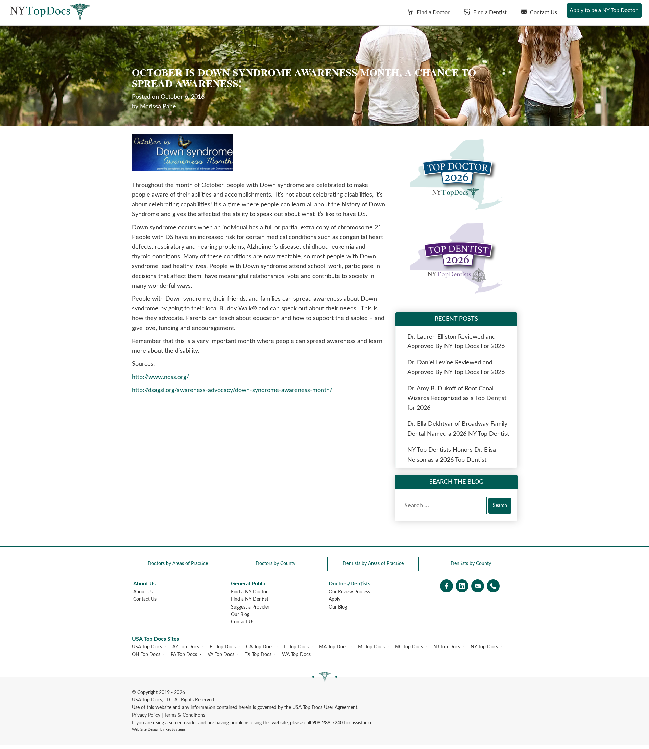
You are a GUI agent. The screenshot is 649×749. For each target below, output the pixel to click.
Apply (334, 599)
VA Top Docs (221, 654)
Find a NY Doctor (249, 592)
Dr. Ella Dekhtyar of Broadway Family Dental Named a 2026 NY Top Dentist (458, 429)
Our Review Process (349, 592)
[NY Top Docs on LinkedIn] (462, 587)
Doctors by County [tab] (275, 563)
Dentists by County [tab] (471, 563)
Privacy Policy (146, 715)
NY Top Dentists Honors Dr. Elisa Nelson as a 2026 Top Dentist (451, 455)
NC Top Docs (409, 647)
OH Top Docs (146, 654)
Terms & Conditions (184, 715)
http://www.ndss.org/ (160, 377)
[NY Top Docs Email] (477, 587)
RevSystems (175, 729)
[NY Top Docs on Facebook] (446, 587)
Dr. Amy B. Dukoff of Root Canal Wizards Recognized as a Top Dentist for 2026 (456, 398)
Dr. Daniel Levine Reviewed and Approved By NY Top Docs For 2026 (456, 368)
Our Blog (240, 614)
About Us (143, 592)
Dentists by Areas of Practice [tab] (373, 563)
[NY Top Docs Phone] (493, 587)
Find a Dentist (489, 12)
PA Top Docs (184, 654)
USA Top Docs (147, 647)
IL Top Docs (296, 647)
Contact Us (543, 12)
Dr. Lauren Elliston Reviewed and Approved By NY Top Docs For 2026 (456, 342)
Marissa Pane (158, 107)
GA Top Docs (259, 647)
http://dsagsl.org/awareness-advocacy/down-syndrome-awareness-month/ (232, 390)
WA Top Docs (296, 654)
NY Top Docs (484, 647)
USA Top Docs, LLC (152, 700)
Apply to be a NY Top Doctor (604, 10)
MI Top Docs (371, 647)
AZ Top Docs (185, 647)
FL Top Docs (223, 647)
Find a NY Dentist (249, 599)
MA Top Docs (333, 647)
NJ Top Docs (446, 647)
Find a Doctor (432, 12)
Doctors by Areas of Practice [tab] (178, 563)
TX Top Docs (258, 654)
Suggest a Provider (250, 607)
